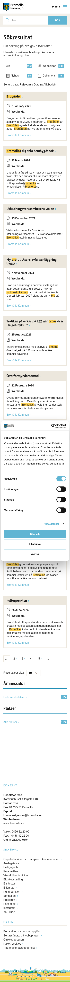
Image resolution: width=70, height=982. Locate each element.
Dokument (52, 75)
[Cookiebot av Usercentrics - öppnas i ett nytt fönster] (51, 426)
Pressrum (9, 899)
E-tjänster (9, 883)
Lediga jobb (10, 867)
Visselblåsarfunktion (16, 875)
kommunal (48, 52)
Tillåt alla (35, 534)
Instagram (9, 908)
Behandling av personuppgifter (21, 931)
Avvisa (35, 553)
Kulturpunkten (16, 600)
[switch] (61, 489)
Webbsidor (52, 65)
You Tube (9, 912)
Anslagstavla (11, 863)
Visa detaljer (51, 523)
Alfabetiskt (49, 84)
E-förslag (9, 887)
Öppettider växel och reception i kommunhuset (31, 859)
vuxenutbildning (13, 55)
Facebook (9, 903)
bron (27, 55)
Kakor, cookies (12, 943)
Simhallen (9, 895)
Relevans (26, 84)
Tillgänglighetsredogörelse (19, 947)
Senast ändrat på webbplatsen (21, 935)
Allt (19, 65)
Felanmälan (11, 871)
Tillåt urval (35, 544)
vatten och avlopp (29, 52)
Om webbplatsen (13, 939)
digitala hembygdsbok (30, 151)
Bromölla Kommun (17, 135)
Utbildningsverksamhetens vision (30, 209)
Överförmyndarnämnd (22, 376)
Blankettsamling (13, 879)
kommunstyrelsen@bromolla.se (22, 815)
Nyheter (21, 75)
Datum (38, 84)
